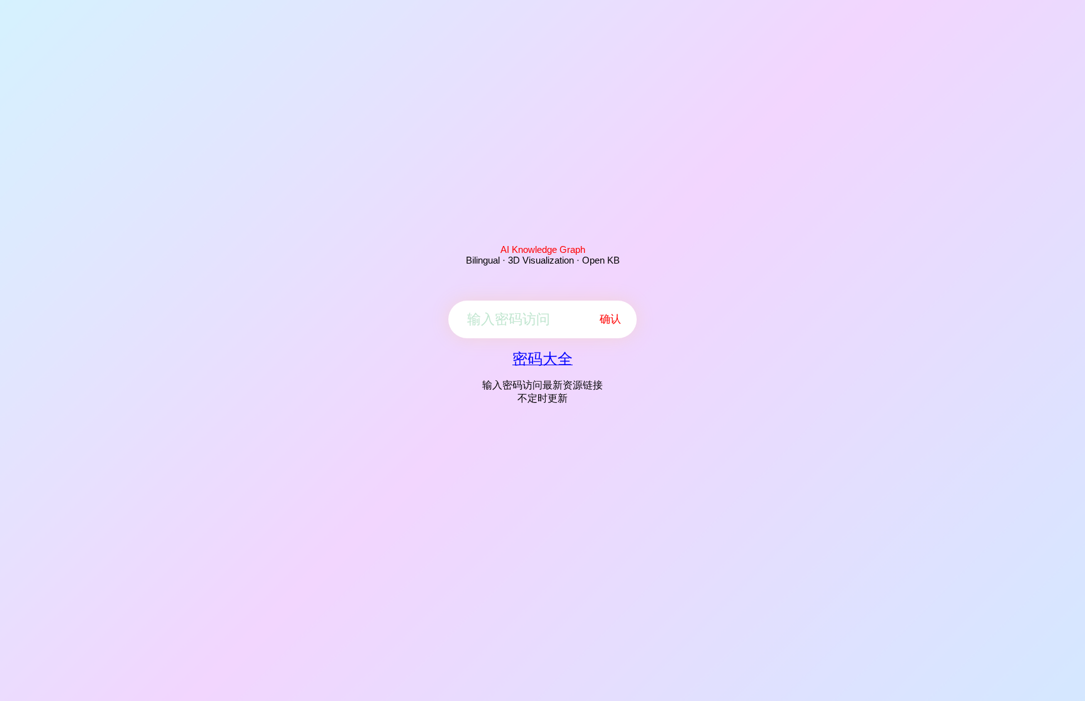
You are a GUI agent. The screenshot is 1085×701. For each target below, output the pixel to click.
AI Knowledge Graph (542, 249)
